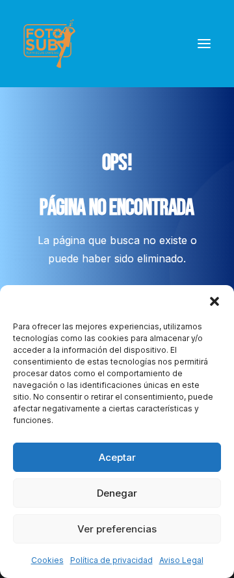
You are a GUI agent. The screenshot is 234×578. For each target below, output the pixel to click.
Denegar (117, 493)
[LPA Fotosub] (49, 44)
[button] (214, 301)
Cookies (47, 560)
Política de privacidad (111, 560)
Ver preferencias (117, 529)
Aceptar (117, 457)
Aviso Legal (181, 560)
